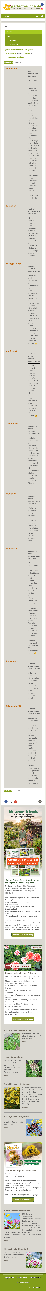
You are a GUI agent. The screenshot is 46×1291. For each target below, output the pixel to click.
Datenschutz (22, 1277)
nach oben (35, 1287)
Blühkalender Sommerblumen (17, 1210)
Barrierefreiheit (23, 1282)
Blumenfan (11, 548)
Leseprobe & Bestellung (23, 935)
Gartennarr (12, 423)
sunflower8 (12, 351)
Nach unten (8, 62)
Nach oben (8, 791)
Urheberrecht (35, 1277)
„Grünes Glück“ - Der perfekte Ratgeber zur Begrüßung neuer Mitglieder (22, 881)
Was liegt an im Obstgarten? (16, 1116)
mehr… (25, 1041)
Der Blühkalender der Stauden (17, 1084)
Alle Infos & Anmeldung (23, 1019)
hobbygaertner (13, 263)
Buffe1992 (11, 206)
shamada (28, 53)
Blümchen (11, 493)
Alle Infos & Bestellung (23, 1199)
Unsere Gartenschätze (13, 1057)
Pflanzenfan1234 (14, 706)
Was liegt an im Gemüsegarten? (18, 1030)
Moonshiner (12, 68)
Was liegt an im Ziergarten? (16, 1249)
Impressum (9, 1277)
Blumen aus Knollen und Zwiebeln (20, 973)
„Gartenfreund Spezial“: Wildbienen (20, 1170)
